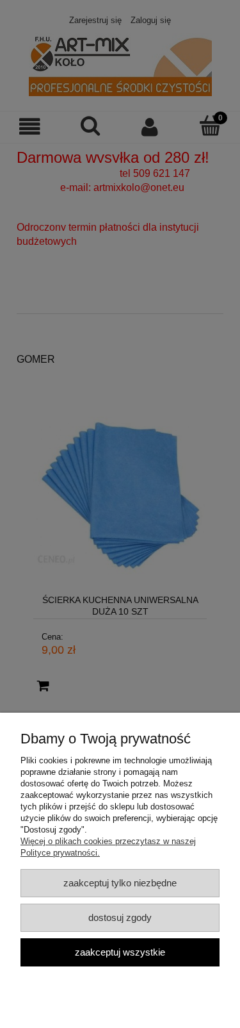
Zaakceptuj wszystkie (120, 952)
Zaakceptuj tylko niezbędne (120, 882)
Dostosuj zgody (120, 917)
